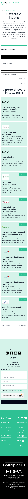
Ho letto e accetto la (12, 390)
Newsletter (13, 359)
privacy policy (18, 390)
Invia (14, 402)
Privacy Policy (13, 362)
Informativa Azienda (13, 366)
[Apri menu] (26, 3)
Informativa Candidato (13, 364)
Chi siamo (13, 357)
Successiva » (22, 325)
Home (3, 10)
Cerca (14, 57)
